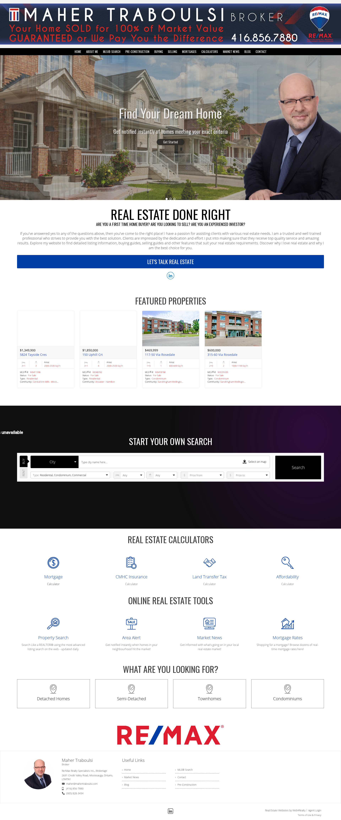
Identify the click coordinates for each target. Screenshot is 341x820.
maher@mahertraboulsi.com (82, 783)
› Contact (180, 777)
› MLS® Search (184, 769)
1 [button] (167, 199)
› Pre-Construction (185, 784)
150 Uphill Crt (92, 354)
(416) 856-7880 (74, 788)
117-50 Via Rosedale (160, 354)
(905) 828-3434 (74, 793)
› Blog (125, 784)
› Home (126, 769)
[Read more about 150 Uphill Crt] (108, 349)
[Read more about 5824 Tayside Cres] (45, 349)
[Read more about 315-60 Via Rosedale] (233, 349)
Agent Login (314, 810)
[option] (170, 127)
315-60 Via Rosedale (222, 354)
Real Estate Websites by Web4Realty (285, 810)
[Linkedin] (170, 811)
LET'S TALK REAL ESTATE (170, 262)
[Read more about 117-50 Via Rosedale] (170, 349)
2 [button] (170, 199)
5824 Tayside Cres (33, 354)
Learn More (170, 142)
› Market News (130, 777)
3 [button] (174, 199)
